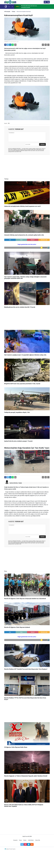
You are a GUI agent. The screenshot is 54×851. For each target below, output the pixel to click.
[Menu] (45, 2)
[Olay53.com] (10, 2)
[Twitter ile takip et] (22, 844)
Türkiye (13, 11)
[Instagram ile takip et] (25, 844)
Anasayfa (8, 11)
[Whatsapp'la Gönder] (13, 45)
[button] (43, 45)
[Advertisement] (27, 165)
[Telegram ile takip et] (28, 844)
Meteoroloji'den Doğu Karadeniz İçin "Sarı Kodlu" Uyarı (29, 6)
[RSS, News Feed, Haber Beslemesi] (32, 844)
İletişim (24, 840)
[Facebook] (5, 45)
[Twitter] (8, 45)
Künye (20, 840)
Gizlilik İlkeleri (31, 840)
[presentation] (9, 6)
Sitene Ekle (37, 840)
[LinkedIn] (10, 45)
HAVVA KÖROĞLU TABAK (16, 483)
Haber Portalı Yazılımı (11, 849)
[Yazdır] (15, 45)
